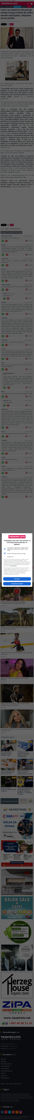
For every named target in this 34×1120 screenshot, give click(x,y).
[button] (17, 557)
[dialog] (17, 560)
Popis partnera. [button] (13, 565)
